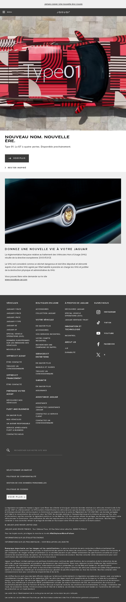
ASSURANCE (41, 391)
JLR (66, 348)
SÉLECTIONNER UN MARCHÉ (19, 470)
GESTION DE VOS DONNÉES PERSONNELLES (27, 483)
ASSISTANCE (41, 403)
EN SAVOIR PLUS (14, 415)
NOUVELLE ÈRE (13, 349)
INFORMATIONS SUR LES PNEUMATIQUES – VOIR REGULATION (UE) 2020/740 (37, 542)
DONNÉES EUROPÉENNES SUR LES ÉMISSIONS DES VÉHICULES (18, 342)
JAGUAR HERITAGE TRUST (76, 320)
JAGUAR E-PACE (14, 313)
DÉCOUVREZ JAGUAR (74, 309)
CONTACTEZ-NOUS (15, 434)
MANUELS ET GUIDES (45, 367)
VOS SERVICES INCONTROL (48, 334)
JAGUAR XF (12, 330)
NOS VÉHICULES (14, 420)
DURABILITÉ (70, 352)
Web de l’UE (63, 516)
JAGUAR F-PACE (14, 309)
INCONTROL (70, 336)
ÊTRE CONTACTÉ (14, 362)
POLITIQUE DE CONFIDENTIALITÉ (21, 477)
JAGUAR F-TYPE (14, 322)
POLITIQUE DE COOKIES (17, 489)
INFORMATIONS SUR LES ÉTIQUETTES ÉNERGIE (24, 538)
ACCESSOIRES (42, 309)
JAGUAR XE (12, 326)
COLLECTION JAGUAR (45, 313)
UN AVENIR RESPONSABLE (18, 424)
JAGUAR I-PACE (14, 317)
